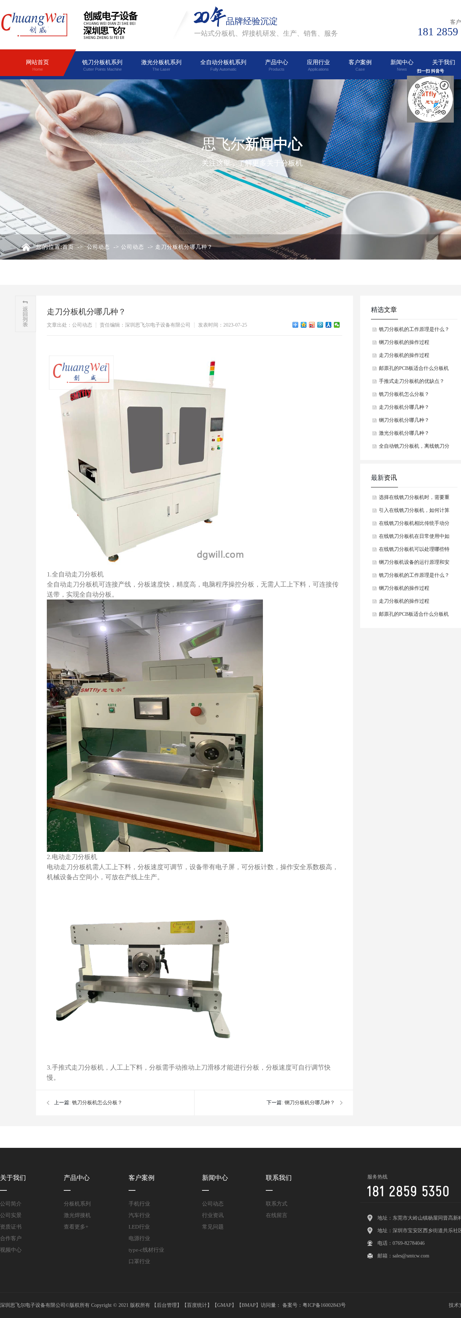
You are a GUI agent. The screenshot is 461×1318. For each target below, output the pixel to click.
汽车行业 (139, 1215)
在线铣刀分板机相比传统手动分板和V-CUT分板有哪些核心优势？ (414, 525)
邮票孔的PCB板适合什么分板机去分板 (414, 370)
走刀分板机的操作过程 (404, 355)
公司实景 (11, 1215)
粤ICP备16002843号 (324, 1305)
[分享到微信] (337, 325)
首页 (68, 247)
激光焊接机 (77, 1215)
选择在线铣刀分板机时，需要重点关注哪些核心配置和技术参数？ (414, 499)
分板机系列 (77, 1204)
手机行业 (139, 1204)
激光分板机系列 (161, 65)
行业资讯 (213, 1215)
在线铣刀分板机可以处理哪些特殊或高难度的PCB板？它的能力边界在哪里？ (414, 551)
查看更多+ (76, 1227)
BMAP (249, 1305)
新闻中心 (401, 65)
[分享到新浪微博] (312, 325)
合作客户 (11, 1238)
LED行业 (139, 1227)
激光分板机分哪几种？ (404, 433)
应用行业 (318, 65)
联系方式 (276, 1204)
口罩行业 (139, 1261)
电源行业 (139, 1238)
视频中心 (11, 1250)
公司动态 (98, 247)
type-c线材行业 (146, 1250)
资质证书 (11, 1227)
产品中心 (276, 65)
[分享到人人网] (329, 325)
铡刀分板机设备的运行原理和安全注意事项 (414, 564)
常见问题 (213, 1227)
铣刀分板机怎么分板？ (97, 1102)
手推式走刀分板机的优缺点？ (411, 381)
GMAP (224, 1305)
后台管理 (167, 1305)
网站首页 (37, 65)
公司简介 (11, 1204)
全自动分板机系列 (223, 65)
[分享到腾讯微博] (320, 325)
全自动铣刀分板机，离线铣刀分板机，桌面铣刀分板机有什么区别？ (414, 448)
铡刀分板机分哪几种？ (310, 1102)
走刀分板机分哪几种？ (184, 247)
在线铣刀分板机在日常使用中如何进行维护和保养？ (414, 538)
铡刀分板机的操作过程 (404, 342)
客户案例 (360, 65)
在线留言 (276, 1215)
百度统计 (197, 1305)
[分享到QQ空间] (304, 325)
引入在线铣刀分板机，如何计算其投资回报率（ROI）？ (414, 512)
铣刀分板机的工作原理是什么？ (414, 329)
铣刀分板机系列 (102, 65)
